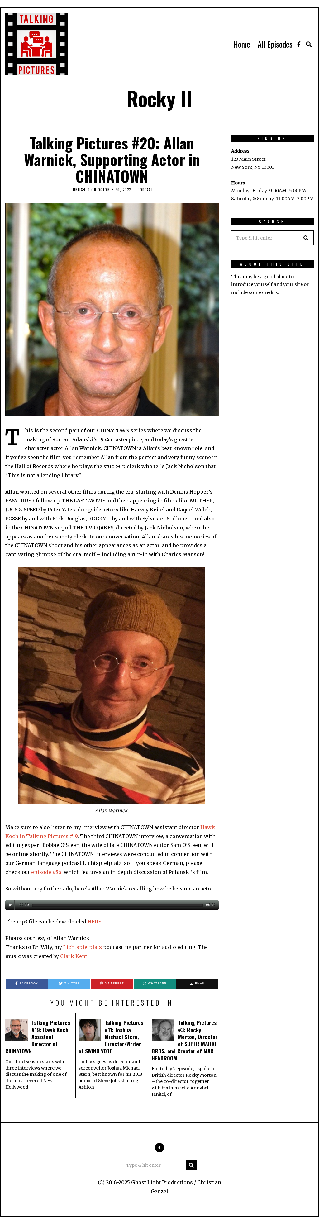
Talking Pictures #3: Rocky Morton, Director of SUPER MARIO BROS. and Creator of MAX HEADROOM (184, 1040)
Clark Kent (73, 956)
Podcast (145, 189)
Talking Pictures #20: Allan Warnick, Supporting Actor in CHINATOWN (112, 159)
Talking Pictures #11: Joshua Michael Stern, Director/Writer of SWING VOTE (111, 1036)
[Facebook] (299, 44)
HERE (94, 921)
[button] (306, 237)
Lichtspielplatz (82, 947)
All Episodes (275, 44)
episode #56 (46, 872)
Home (241, 44)
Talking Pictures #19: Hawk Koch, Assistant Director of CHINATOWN (37, 1036)
